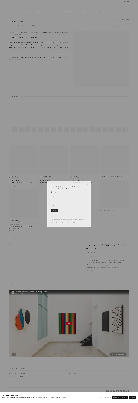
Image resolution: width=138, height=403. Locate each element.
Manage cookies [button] (105, 397)
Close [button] (87, 182)
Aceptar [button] (132, 397)
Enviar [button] (55, 207)
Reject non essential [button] (120, 397)
